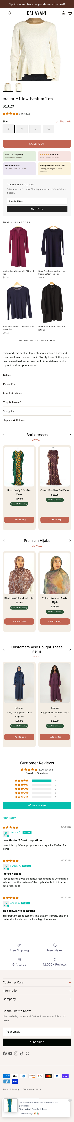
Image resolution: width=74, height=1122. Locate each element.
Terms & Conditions (32, 1089)
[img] (10, 827)
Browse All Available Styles (37, 340)
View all (37, 440)
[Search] (11, 13)
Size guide (8, 411)
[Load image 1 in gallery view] (37, 49)
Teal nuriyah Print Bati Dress (33, 1109)
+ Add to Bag (19, 519)
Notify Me (37, 209)
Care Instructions (12, 393)
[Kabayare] (37, 13)
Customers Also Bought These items (37, 649)
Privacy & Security (11, 1089)
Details (6, 374)
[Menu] (4, 13)
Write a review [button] (37, 805)
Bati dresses (37, 435)
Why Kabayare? (12, 402)
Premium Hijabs (37, 541)
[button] (11, 113)
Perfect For (9, 383)
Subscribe (37, 1042)
